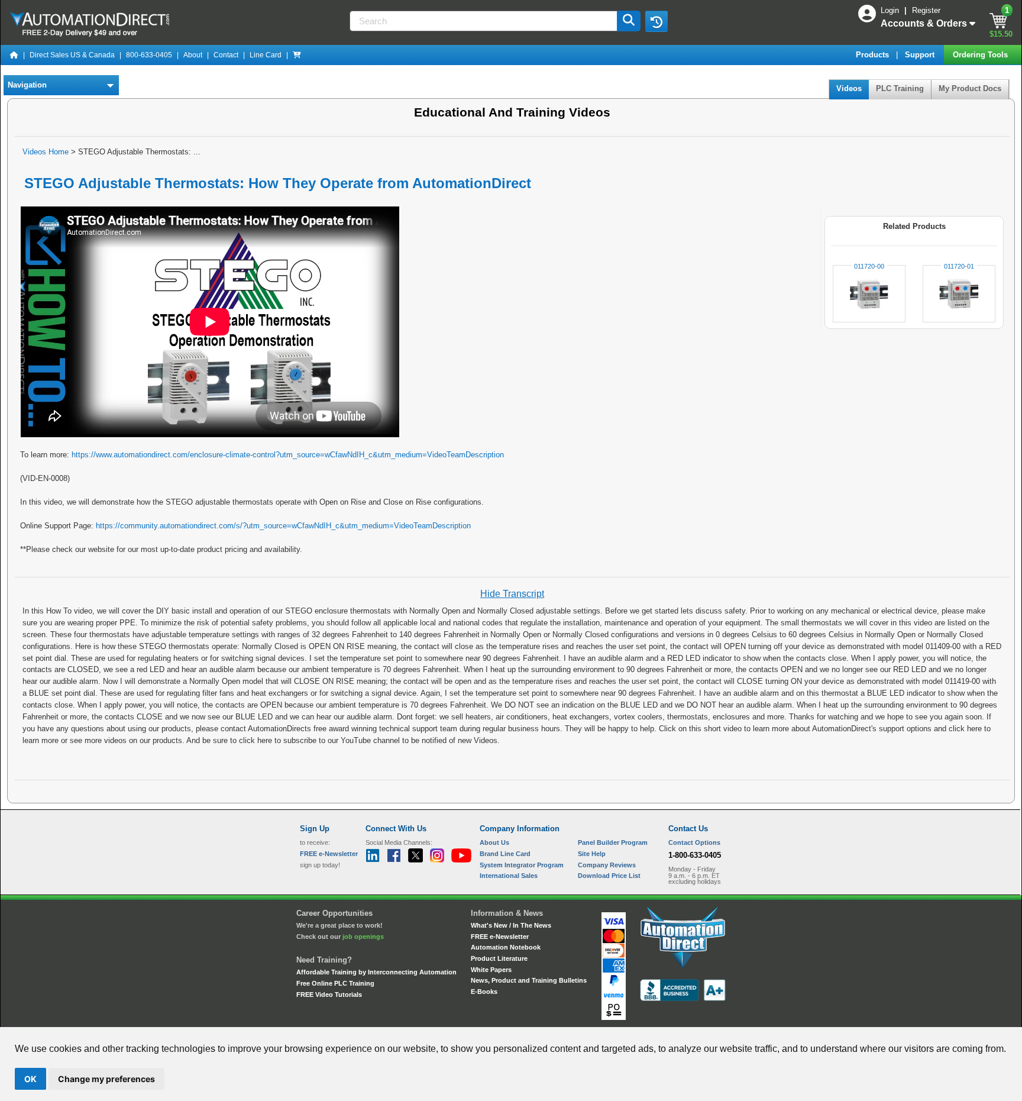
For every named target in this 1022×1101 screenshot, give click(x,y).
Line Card (266, 55)
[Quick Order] (297, 55)
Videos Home (45, 151)
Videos (849, 88)
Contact (226, 55)
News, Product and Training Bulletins (529, 980)
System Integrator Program (522, 864)
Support (921, 54)
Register (926, 10)
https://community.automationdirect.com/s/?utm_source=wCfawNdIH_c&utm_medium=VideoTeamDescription (283, 525)
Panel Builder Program (613, 842)
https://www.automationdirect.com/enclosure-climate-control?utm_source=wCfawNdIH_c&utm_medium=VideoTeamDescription (288, 454)
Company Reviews (607, 864)
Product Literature (499, 958)
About (192, 55)
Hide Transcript (512, 594)
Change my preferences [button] (106, 1079)
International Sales (509, 875)
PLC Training (900, 88)
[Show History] (656, 21)
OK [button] (30, 1079)
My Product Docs (970, 88)
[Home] (14, 55)
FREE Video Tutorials (329, 994)
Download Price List (609, 875)
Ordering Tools (981, 54)
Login (891, 10)
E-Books (484, 991)
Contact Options (694, 842)
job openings (363, 936)
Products (873, 54)
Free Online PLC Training (335, 983)
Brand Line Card (505, 853)
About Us (494, 842)
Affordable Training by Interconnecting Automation (376, 972)
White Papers (491, 969)
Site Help (592, 853)
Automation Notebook (506, 947)
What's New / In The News (511, 925)
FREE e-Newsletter (500, 936)
